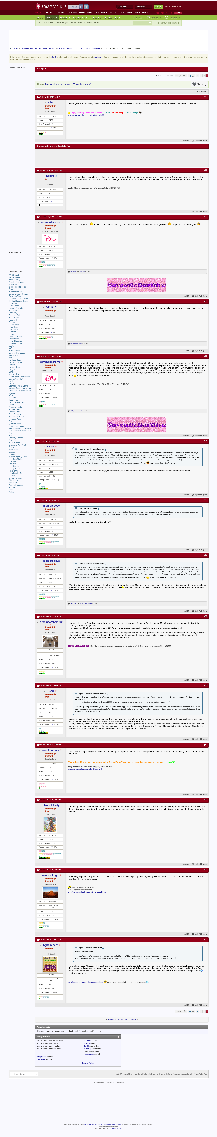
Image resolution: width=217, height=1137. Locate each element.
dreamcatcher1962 (51, 622)
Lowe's (11, 372)
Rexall (11, 433)
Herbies (12, 334)
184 (52, 919)
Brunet (11, 289)
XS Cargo (13, 487)
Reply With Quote (201, 140)
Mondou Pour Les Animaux (20, 388)
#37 (205, 500)
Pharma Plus (14, 412)
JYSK (11, 358)
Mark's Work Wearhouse (19, 376)
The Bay (12, 461)
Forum (51, 17)
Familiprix (13, 310)
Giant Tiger (13, 327)
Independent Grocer (17, 353)
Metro (11, 383)
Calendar (48, 23)
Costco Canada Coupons (19, 301)
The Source (14, 466)
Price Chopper (15, 414)
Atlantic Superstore (17, 282)
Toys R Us (13, 471)
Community (61, 23)
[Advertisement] (91, 157)
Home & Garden (141, 13)
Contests (102, 13)
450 (52, 667)
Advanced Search (170, 23)
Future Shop (14, 325)
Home (46, 13)
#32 (205, 170)
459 (52, 779)
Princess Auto (15, 419)
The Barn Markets (16, 459)
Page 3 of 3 (181, 76)
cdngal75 (51, 307)
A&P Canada (14, 277)
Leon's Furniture (15, 362)
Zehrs (11, 490)
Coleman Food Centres (18, 299)
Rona (11, 435)
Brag (139, 17)
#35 (205, 356)
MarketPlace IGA (16, 379)
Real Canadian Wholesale (20, 431)
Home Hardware (15, 341)
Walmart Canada (16, 485)
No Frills (12, 398)
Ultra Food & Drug (16, 473)
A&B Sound (14, 275)
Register (177, 6)
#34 (205, 301)
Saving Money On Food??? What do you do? (68, 84)
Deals (53, 13)
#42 (205, 799)
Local (156, 17)
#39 (205, 616)
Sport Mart (13, 449)
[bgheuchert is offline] (50, 964)
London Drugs (15, 367)
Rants (129, 13)
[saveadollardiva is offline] (50, 239)
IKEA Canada (14, 350)
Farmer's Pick (15, 315)
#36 (205, 441)
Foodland (13, 320)
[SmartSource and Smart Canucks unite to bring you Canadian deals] (20, 259)
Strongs (12, 454)
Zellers (11, 492)
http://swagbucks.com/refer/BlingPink (85, 769)
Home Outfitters (15, 343)
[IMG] (86, 1046)
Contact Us (119, 1074)
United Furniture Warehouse (15, 479)
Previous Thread (115, 1019)
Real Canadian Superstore (20, 428)
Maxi (11, 381)
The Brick (13, 464)
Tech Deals (62, 13)
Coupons (73, 13)
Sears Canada (15, 442)
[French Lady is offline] (50, 825)
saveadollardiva (50, 222)
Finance (112, 13)
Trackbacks (89, 1054)
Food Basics (14, 317)
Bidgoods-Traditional (17, 287)
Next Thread (130, 1019)
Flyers (82, 13)
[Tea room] (157, 13)
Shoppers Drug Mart (17, 445)
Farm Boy (13, 313)
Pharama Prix (14, 409)
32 (200, 84)
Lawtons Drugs (15, 360)
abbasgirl (73, 271)
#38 (205, 555)
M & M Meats (14, 374)
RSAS (50, 446)
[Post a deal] (178, 13)
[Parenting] (171, 13)
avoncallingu (50, 875)
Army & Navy (14, 280)
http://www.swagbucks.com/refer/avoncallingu (87, 892)
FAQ (39, 23)
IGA (10, 348)
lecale (82, 271)
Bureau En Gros (15, 291)
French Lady (51, 805)
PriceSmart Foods (16, 416)
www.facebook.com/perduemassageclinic (85, 982)
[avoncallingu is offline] (50, 892)
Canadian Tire (15, 296)
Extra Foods (14, 306)
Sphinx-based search (116, 1128)
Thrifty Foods (14, 468)
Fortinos (12, 322)
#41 (205, 744)
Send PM (186, 140)
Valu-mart (13, 483)
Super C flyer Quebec (18, 457)
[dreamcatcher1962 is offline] (50, 641)
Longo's (12, 369)
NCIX (11, 395)
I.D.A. (11, 346)
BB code (87, 1041)
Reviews (121, 13)
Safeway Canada (16, 438)
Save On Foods (15, 440)
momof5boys (51, 505)
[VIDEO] (87, 1049)
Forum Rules (88, 1063)
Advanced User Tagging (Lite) (93, 1125)
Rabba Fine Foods (16, 426)
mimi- (51, 102)
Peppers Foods (15, 407)
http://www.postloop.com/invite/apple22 (86, 115)
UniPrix (12, 475)
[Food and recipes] (167, 13)
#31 (205, 97)
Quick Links (92, 23)
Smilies (87, 1043)
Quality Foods (15, 424)
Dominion (13, 303)
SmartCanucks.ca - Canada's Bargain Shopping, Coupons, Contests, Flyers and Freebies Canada (158, 1074)
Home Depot (14, 339)
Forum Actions (76, 23)
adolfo (50, 175)
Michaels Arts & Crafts (18, 386)
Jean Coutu (13, 355)
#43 (205, 869)
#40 (205, 685)
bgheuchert (50, 945)
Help (167, 6)
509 (52, 535)
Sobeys (12, 447)
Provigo (12, 421)
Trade (175, 17)
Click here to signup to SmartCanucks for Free (53, 146)
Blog (40, 17)
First (192, 76)
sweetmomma (50, 750)
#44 (205, 939)
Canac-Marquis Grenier (18, 294)
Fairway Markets (16, 308)
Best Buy (13, 284)
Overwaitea (13, 400)
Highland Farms (15, 336)
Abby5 (72, 411)
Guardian (12, 332)
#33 (205, 216)
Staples (12, 452)
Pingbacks (41, 1057)
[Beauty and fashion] (162, 13)
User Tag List (41, 69)
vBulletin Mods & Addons (112, 1125)
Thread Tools (200, 92)
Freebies (92, 13)
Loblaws (12, 365)
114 (52, 480)
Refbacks (41, 1059)
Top (117, 17)
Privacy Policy (198, 1074)
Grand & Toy (14, 329)
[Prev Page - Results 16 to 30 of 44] (197, 75)
